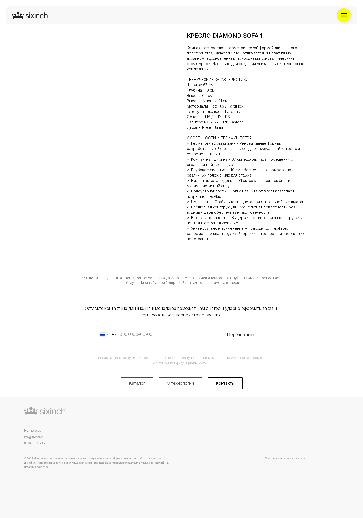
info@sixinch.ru (34, 437)
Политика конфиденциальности (285, 458)
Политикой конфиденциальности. (179, 363)
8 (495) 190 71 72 (35, 442)
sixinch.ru (43, 466)
